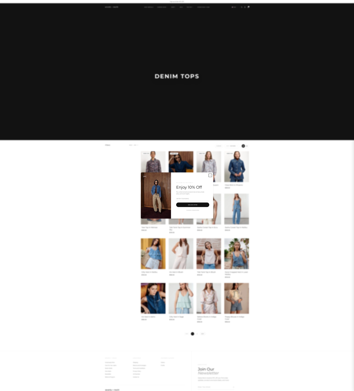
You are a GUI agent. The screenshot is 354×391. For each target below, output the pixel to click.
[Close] (210, 175)
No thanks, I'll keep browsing (192, 210)
